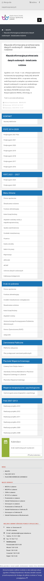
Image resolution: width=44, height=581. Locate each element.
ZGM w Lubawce (10, 492)
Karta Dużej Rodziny (10, 214)
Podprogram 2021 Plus (11, 134)
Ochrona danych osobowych (13, 271)
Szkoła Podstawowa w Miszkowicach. (17, 515)
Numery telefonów (10, 121)
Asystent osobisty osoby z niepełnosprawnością (13, 221)
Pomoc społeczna (10, 198)
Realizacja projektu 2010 (12, 422)
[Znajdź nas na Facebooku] (40, 2)
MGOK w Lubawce (10, 486)
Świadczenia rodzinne (11, 203)
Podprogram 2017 (10, 161)
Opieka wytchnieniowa (11, 228)
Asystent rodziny (9, 316)
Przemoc (7, 238)
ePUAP (6, 265)
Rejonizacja (7, 255)
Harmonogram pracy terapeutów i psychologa (19, 393)
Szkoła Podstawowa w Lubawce (15, 501)
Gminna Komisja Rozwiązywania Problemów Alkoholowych (19, 322)
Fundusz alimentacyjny (11, 209)
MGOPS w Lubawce (11, 489)
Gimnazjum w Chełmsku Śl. (13, 512)
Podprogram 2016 (10, 167)
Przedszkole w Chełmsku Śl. (13, 506)
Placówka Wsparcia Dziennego (14, 380)
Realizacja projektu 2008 (12, 433)
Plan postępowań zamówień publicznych (17, 353)
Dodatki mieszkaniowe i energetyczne (16, 300)
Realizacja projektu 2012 (12, 411)
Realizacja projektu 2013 (12, 406)
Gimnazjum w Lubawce (12, 504)
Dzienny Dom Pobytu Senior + (14, 366)
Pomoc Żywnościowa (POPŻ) (13, 329)
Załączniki (7, 335)
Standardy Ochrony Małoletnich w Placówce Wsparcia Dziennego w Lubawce (18, 373)
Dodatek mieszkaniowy (12, 233)
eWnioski (7, 260)
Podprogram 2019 (10, 151)
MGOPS (8, 30)
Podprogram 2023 (10, 185)
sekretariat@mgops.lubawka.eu (21, 533)
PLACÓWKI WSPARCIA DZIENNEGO (16, 477)
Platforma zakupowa (11, 348)
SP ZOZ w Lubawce (11, 495)
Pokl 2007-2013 (10, 474)
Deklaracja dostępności (12, 276)
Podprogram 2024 (10, 180)
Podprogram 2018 (10, 156)
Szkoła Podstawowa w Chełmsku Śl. (16, 509)
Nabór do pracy (9, 249)
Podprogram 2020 (10, 145)
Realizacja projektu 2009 (12, 427)
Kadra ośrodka (9, 244)
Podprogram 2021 (10, 140)
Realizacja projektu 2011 (12, 417)
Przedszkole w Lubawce (12, 498)
